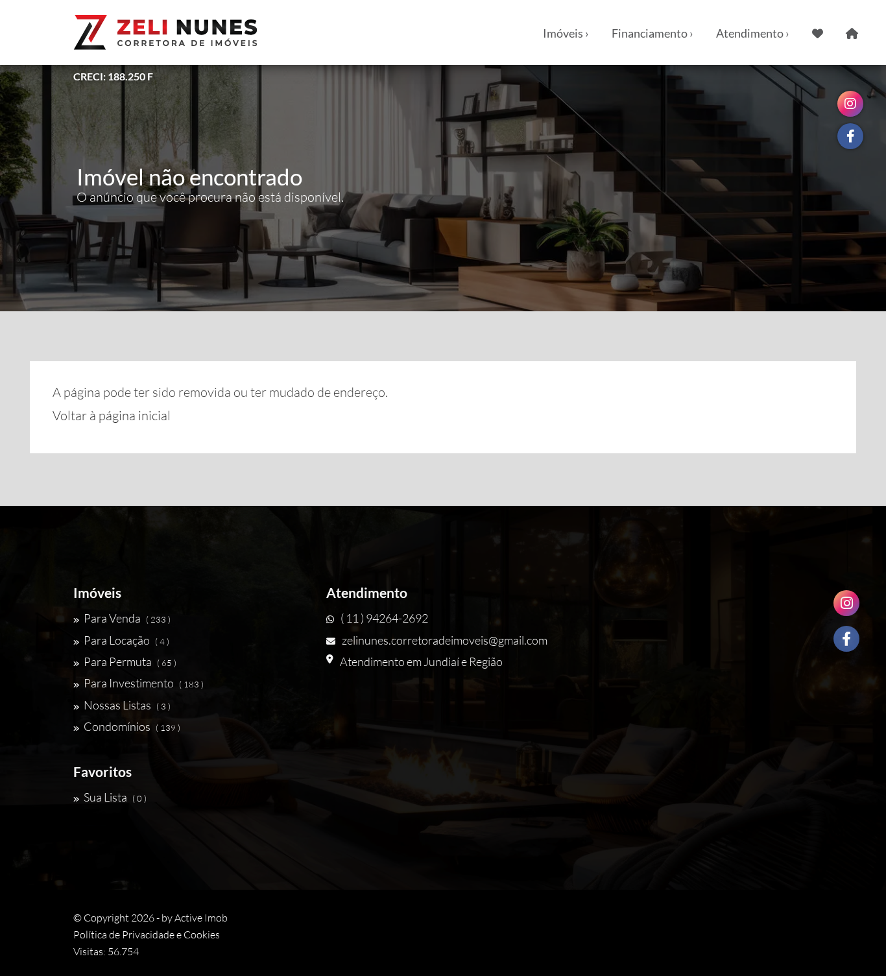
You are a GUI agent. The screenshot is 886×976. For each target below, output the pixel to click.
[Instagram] (846, 603)
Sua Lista (115, 797)
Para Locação (126, 640)
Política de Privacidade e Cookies (146, 934)
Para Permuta (130, 661)
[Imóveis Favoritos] (817, 32)
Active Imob (201, 917)
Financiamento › (652, 33)
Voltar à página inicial (112, 415)
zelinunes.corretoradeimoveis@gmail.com (444, 640)
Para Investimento (144, 683)
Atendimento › (752, 33)
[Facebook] (846, 639)
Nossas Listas (127, 705)
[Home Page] (852, 32)
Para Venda (127, 618)
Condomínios (132, 726)
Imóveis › (566, 33)
